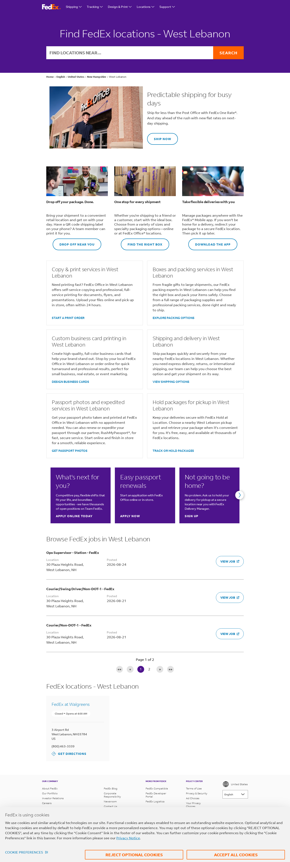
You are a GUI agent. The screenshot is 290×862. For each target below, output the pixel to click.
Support (165, 7)
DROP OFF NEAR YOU (73, 242)
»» (170, 669)
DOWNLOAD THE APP (209, 242)
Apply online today (74, 516)
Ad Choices (192, 798)
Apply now (130, 516)
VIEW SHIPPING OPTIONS (171, 382)
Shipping (72, 7)
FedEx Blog (110, 788)
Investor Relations (53, 798)
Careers (47, 803)
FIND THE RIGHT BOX (141, 242)
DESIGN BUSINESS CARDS (70, 382)
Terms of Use (194, 788)
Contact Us (110, 806)
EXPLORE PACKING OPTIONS (173, 318)
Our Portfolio (50, 793)
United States (239, 784)
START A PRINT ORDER (68, 318)
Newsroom (110, 801)
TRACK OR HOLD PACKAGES (173, 451)
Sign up (191, 516)
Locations (144, 7)
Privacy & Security (196, 793)
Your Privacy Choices (193, 805)
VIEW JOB (227, 561)
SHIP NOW (159, 137)
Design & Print (118, 7)
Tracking (93, 7)
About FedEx (50, 788)
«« (119, 669)
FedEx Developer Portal (156, 795)
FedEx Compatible (157, 788)
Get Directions (69, 754)
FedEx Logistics (155, 801)
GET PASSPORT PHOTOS (69, 451)
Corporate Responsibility (112, 795)
